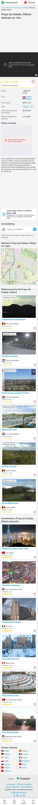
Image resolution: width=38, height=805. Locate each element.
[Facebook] (14, 795)
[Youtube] (24, 795)
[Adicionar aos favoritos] (33, 81)
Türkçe (24, 764)
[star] (3, 81)
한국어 (24, 767)
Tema (4, 803)
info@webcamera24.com (19, 792)
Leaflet (24, 284)
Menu (33, 803)
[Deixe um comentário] (34, 229)
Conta (14, 803)
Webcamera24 (11, 2)
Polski (6, 761)
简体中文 (7, 767)
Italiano (24, 757)
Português (31, 2)
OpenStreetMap (32, 284)
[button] (19, 266)
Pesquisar (24, 803)
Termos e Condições (12, 787)
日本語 (6, 757)
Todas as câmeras (26, 787)
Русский (7, 764)
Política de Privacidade (24, 784)
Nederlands (26, 761)
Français (25, 754)
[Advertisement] (19, 36)
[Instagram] (17, 795)
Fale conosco (11, 784)
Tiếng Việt (7, 771)
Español (24, 751)
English (6, 751)
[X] (20, 795)
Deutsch (7, 754)
